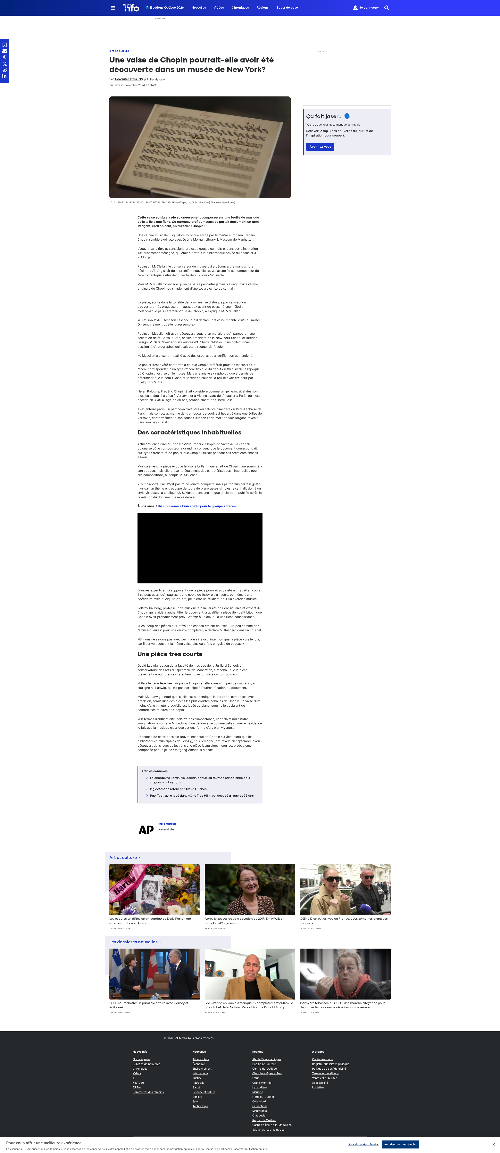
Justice (197, 1078)
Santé (196, 1087)
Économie (199, 1064)
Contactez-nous (322, 1059)
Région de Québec (264, 1120)
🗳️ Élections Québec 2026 (164, 7)
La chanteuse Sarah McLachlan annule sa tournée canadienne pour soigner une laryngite (200, 780)
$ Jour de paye (287, 7)
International (200, 1073)
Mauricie (257, 1092)
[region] (250, 1145)
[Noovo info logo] (131, 8)
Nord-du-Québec (263, 1096)
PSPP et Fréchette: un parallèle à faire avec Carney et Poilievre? (148, 1005)
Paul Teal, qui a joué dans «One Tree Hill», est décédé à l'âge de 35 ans (202, 796)
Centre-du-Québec (264, 1068)
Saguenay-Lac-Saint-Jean (269, 1129)
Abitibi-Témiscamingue (266, 1059)
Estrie (255, 1078)
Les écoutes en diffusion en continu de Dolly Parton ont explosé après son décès (150, 921)
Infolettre (318, 1087)
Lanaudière (259, 1087)
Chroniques (240, 7)
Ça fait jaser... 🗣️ (328, 116)
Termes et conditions (325, 1073)
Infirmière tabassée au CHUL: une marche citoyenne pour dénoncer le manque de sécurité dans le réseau (342, 1005)
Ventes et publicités (324, 1078)
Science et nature (204, 1092)
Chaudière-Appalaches (267, 1073)
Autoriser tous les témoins (400, 1144)
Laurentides (259, 1106)
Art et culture (119, 51)
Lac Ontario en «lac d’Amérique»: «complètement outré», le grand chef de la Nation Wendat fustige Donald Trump (249, 1005)
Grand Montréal (262, 1082)
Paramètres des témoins (148, 1092)
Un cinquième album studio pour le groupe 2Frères (197, 506)
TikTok (137, 1087)
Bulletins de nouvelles (146, 1064)
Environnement (202, 1068)
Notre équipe (141, 1059)
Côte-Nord (259, 1101)
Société (197, 1096)
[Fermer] (493, 1144)
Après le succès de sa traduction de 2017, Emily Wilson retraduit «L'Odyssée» (244, 921)
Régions (263, 7)
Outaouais (258, 1115)
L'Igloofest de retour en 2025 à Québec (178, 789)
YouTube (138, 1082)
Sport (196, 1101)
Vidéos (219, 7)
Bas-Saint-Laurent (264, 1064)
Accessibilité (320, 1082)
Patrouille (198, 1082)
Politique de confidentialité (329, 1068)
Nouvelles (199, 7)
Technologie (200, 1106)
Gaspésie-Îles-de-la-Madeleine (272, 1124)
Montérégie (259, 1110)
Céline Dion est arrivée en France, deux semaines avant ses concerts (344, 921)
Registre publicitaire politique (330, 1064)
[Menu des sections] (113, 8)
